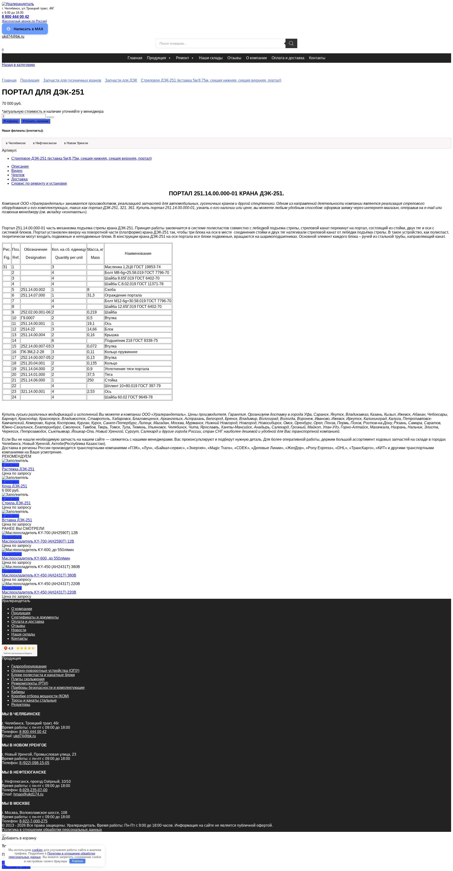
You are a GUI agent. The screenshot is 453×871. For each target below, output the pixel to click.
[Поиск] (291, 43)
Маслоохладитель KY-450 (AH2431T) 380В (39, 575)
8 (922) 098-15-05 (34, 763)
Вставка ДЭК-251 (17, 520)
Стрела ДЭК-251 (16, 503)
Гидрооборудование (29, 666)
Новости (18, 630)
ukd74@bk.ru (13, 36)
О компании (256, 58)
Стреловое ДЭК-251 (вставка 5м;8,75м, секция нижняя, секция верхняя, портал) (211, 80)
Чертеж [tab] (18, 175)
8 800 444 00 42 (32, 732)
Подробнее (12, 537)
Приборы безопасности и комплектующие (48, 688)
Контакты (317, 58)
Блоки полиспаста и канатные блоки (43, 675)
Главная (135, 58)
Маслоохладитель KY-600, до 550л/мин (36, 558)
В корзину (11, 121)
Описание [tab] (20, 166)
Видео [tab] (16, 171)
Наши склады (211, 58)
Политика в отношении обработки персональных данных (52, 830)
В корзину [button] (10, 465)
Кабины (18, 692)
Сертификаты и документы (35, 617)
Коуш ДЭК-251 (14, 486)
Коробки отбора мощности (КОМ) (40, 696)
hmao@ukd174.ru (28, 794)
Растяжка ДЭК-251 (18, 469)
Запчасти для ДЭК (121, 80)
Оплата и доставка (288, 58)
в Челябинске (15, 143)
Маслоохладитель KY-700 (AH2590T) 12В (38, 541)
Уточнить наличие (35, 121)
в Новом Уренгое (76, 143)
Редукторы (20, 705)
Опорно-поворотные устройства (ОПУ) (45, 671)
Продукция (156, 58)
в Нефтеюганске (45, 143)
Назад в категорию (18, 65)
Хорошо (77, 861)
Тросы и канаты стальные (34, 700)
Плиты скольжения (28, 679)
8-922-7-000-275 (33, 821)
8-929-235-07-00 (33, 790)
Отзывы (234, 58)
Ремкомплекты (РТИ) (29, 683)
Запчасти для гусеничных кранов (72, 80)
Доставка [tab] (19, 179)
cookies (37, 850)
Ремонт (182, 58)
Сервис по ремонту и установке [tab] (39, 183)
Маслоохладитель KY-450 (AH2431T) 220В (39, 592)
